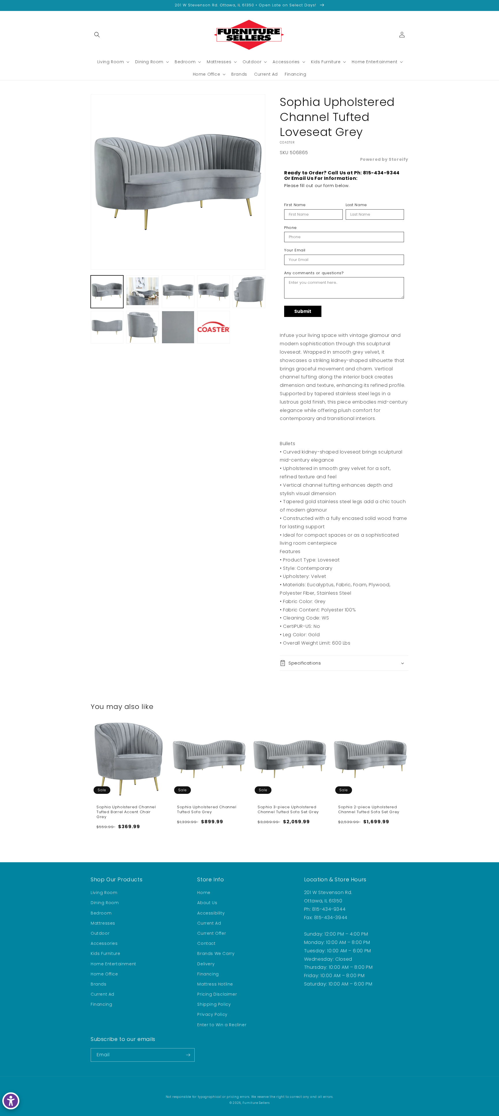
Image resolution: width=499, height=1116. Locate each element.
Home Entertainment (113, 964)
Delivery (206, 964)
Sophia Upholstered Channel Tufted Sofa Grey (207, 810)
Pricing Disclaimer (217, 994)
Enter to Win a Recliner (221, 1025)
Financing (101, 1004)
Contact (206, 943)
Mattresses (103, 923)
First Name (295, 205)
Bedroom (101, 913)
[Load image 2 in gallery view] (142, 291)
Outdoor (100, 933)
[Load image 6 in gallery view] (107, 327)
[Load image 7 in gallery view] (142, 327)
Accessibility (211, 913)
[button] (97, 34)
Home (203, 892)
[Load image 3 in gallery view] (178, 291)
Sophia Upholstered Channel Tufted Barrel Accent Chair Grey (126, 812)
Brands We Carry (215, 953)
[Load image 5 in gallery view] (249, 291)
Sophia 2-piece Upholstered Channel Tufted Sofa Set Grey (368, 810)
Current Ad (102, 994)
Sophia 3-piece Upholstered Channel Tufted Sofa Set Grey (288, 810)
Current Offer (211, 933)
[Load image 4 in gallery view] (213, 291)
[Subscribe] (188, 1055)
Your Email (295, 250)
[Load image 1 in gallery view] (107, 291)
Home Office (104, 974)
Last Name (356, 205)
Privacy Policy (212, 1014)
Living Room (104, 892)
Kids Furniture (105, 953)
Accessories (104, 943)
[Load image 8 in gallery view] (178, 327)
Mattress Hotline (215, 984)
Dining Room (105, 903)
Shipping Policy (214, 1004)
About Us (207, 903)
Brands (99, 984)
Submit (302, 311)
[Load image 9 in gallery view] (213, 327)
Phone (290, 227)
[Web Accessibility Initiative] (11, 1101)
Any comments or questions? (314, 273)
